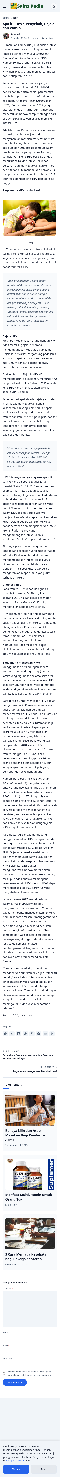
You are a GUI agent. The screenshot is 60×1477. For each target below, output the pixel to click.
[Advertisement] (30, 1432)
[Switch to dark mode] (54, 6)
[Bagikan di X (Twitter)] (12, 1033)
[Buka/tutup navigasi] (4, 6)
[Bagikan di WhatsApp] (32, 1033)
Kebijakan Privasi (15, 1460)
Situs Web (7, 1358)
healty (35, 38)
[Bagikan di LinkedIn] (18, 1033)
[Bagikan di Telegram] (38, 1033)
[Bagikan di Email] (45, 1033)
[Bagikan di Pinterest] (25, 1033)
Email (6, 1345)
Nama (6, 1332)
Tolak (44, 1469)
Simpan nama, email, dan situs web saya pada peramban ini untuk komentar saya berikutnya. (29, 1373)
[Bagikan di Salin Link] (52, 1033)
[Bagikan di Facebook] (5, 1033)
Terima (16, 1469)
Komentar (8, 1288)
